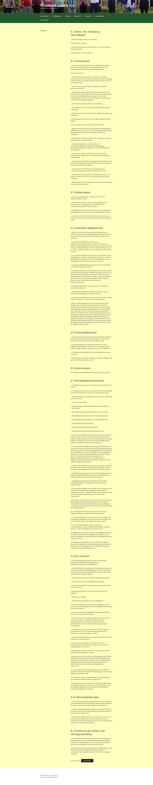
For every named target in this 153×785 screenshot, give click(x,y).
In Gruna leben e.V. (57, 5)
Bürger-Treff (77, 16)
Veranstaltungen (99, 16)
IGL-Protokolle (44, 20)
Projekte (67, 16)
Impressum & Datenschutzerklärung (49, 777)
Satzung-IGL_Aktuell (75, 760)
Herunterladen (87, 760)
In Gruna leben (44, 16)
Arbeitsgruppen (57, 16)
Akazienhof (88, 16)
